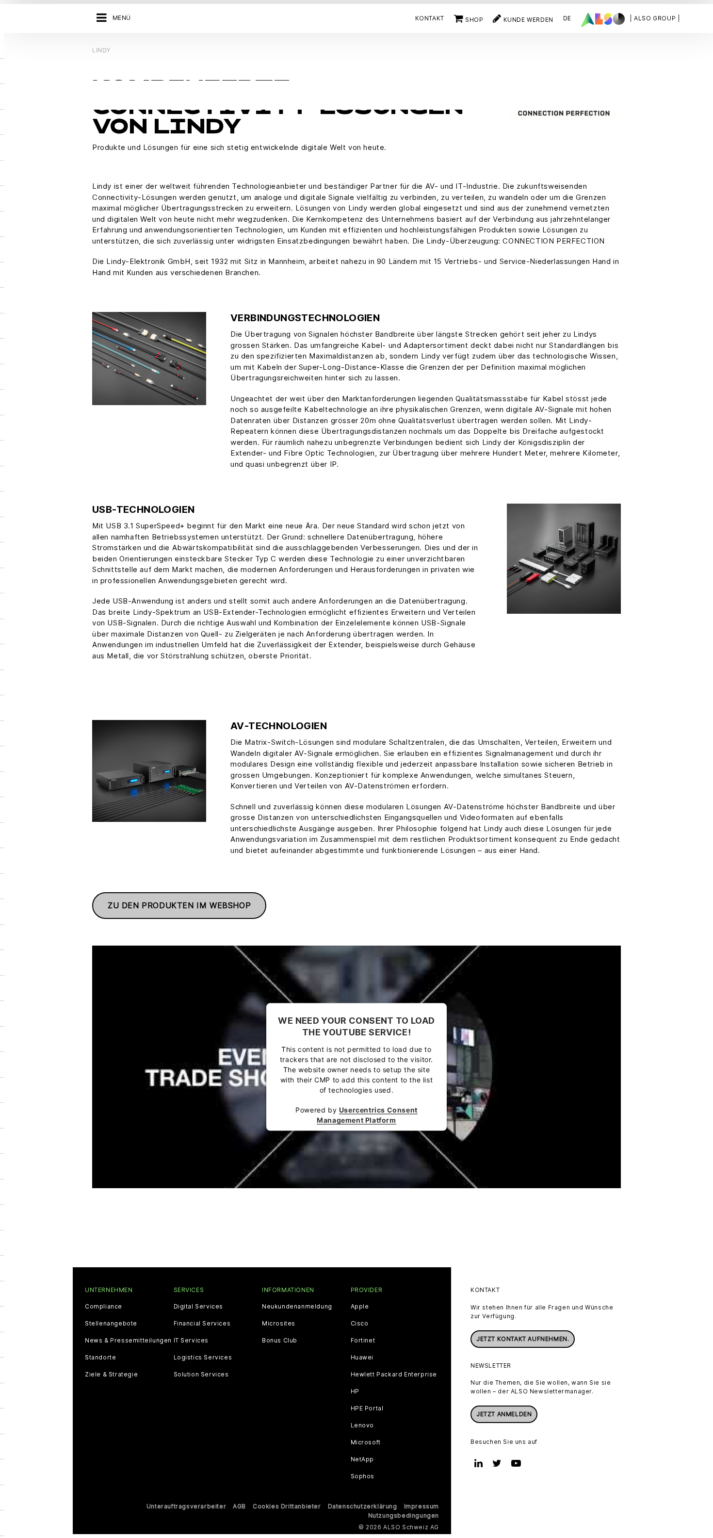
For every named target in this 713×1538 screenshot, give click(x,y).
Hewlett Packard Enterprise (394, 1374)
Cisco (360, 1323)
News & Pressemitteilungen (128, 1340)
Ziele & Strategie (111, 1374)
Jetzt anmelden (504, 1414)
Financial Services (202, 1323)
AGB (239, 1506)
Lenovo (362, 1425)
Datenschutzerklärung (362, 1506)
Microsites (278, 1323)
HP (355, 1391)
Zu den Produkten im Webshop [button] (179, 905)
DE (567, 18)
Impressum (421, 1506)
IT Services (191, 1340)
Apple (360, 1306)
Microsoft (366, 1442)
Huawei (362, 1357)
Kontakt (429, 18)
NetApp (362, 1459)
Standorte (100, 1357)
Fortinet (363, 1340)
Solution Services (201, 1374)
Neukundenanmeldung (297, 1306)
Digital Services (199, 1306)
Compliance (103, 1306)
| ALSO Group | (655, 18)
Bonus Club (279, 1340)
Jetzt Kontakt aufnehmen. (522, 1338)
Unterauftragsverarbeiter (186, 1506)
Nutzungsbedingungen (403, 1515)
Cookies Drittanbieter (287, 1506)
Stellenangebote (111, 1323)
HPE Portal (367, 1408)
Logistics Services (203, 1357)
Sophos (363, 1476)
